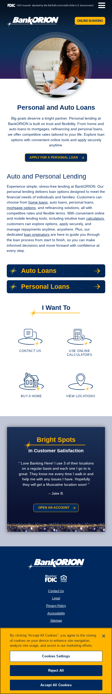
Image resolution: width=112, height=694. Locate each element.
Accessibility (56, 613)
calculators (95, 218)
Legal (56, 598)
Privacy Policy (56, 606)
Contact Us (56, 591)
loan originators (36, 235)
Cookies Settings (56, 656)
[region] (56, 661)
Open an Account (53, 507)
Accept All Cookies (55, 685)
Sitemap (56, 621)
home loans (38, 202)
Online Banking (90, 21)
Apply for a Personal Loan (53, 157)
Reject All (56, 670)
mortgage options (21, 208)
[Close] (103, 636)
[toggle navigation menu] (100, 5)
